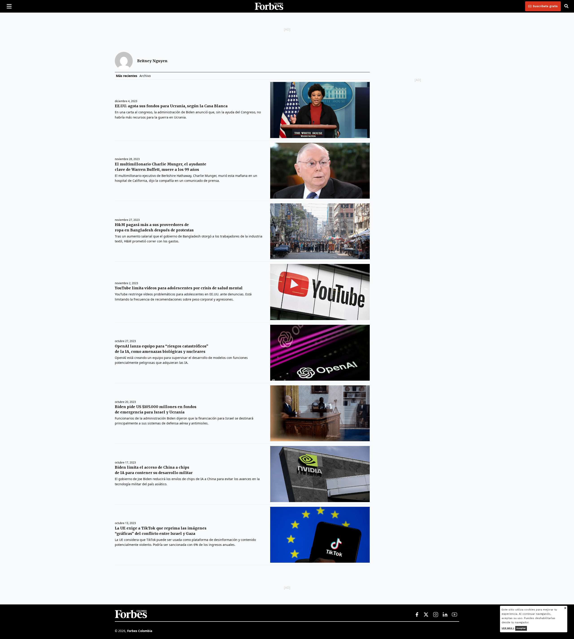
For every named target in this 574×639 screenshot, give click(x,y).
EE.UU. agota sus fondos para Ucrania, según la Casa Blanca (171, 106)
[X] (426, 615)
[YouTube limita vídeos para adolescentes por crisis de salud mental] (320, 292)
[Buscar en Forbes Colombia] (566, 6)
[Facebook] (417, 615)
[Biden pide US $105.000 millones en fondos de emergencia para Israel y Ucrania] (320, 413)
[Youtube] (454, 615)
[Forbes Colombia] (269, 6)
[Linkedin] (445, 615)
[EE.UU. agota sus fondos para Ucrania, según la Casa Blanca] (320, 110)
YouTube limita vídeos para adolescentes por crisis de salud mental (179, 288)
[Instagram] (435, 615)
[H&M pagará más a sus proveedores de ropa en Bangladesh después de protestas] (320, 231)
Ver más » (508, 628)
